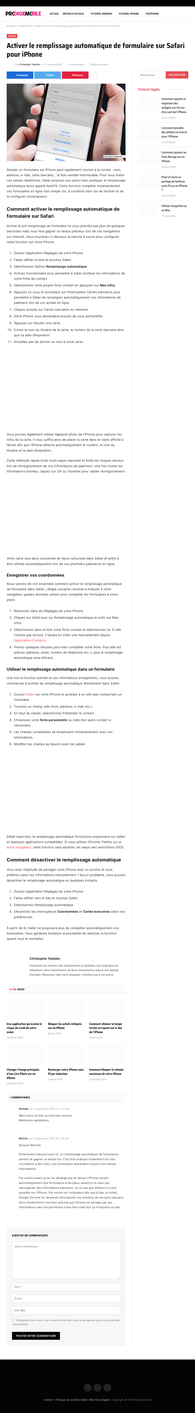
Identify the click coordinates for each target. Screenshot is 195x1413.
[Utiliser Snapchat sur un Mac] (148, 210)
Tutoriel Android (101, 14)
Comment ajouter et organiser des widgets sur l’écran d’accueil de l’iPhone (173, 105)
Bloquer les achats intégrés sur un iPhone (65, 1026)
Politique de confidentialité (71, 1399)
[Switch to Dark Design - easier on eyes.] (182, 13)
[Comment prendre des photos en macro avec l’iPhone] (148, 132)
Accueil (54, 14)
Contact (48, 1399)
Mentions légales (100, 1399)
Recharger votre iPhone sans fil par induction (66, 1072)
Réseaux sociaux (73, 14)
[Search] (187, 13)
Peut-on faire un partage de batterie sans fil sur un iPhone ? (174, 184)
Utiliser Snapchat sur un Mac (174, 208)
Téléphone (152, 14)
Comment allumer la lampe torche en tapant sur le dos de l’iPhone (105, 1028)
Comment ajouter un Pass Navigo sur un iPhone (173, 156)
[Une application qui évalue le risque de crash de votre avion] (25, 1008)
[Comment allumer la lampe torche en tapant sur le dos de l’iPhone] (107, 1008)
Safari (38, 25)
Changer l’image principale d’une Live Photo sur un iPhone (23, 1074)
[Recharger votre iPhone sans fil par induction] (66, 1054)
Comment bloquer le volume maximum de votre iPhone (106, 1072)
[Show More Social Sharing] (93, 75)
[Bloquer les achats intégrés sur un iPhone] (66, 1008)
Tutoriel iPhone (129, 14)
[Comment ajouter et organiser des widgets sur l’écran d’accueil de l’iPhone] (148, 103)
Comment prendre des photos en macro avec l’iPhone (174, 132)
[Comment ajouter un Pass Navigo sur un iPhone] (148, 157)
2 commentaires (76, 64)
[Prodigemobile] (23, 13)
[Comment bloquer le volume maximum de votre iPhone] (107, 1054)
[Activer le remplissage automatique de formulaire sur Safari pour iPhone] (66, 122)
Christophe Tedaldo (29, 64)
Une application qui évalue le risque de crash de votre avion (24, 1028)
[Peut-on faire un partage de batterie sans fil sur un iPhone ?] (148, 182)
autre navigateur (19, 847)
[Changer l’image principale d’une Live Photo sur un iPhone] (25, 1054)
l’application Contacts (30, 640)
